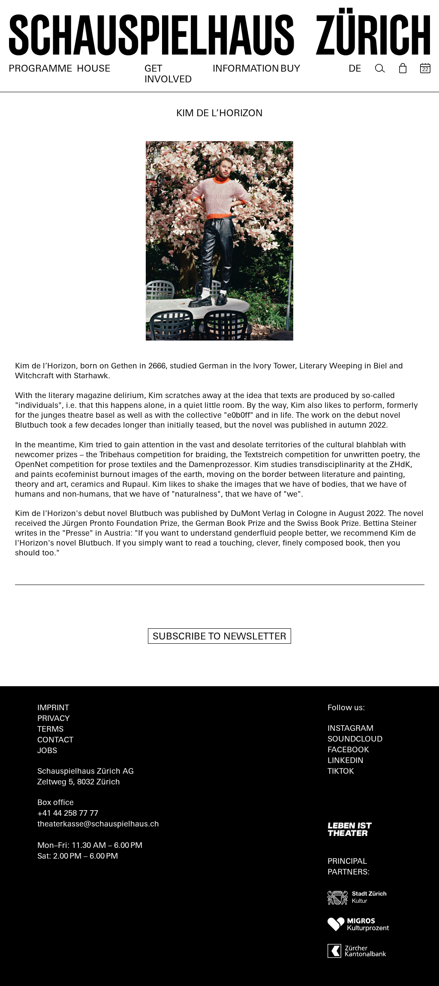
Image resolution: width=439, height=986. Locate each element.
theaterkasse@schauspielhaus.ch (98, 825)
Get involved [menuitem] (168, 74)
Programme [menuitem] (40, 69)
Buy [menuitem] (290, 69)
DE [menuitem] (355, 69)
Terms (50, 730)
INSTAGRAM (350, 729)
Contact (55, 741)
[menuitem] (380, 68)
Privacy (53, 719)
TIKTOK (341, 772)
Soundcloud (355, 740)
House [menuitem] (93, 69)
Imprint (53, 708)
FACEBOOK (348, 750)
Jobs (47, 751)
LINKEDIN (346, 761)
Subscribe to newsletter (219, 637)
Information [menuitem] (246, 69)
